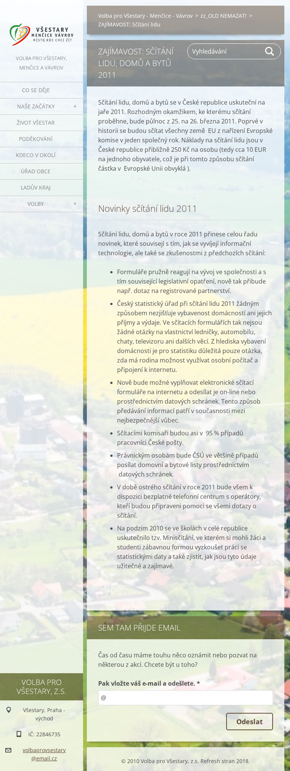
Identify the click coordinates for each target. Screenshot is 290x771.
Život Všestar (36, 122)
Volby (36, 203)
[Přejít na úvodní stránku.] (41, 27)
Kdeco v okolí (36, 155)
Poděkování (35, 138)
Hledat (270, 51)
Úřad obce (36, 171)
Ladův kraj (36, 187)
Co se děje (36, 90)
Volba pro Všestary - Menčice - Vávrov (145, 15)
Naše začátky (36, 106)
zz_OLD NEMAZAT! (224, 15)
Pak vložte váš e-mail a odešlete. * (149, 683)
